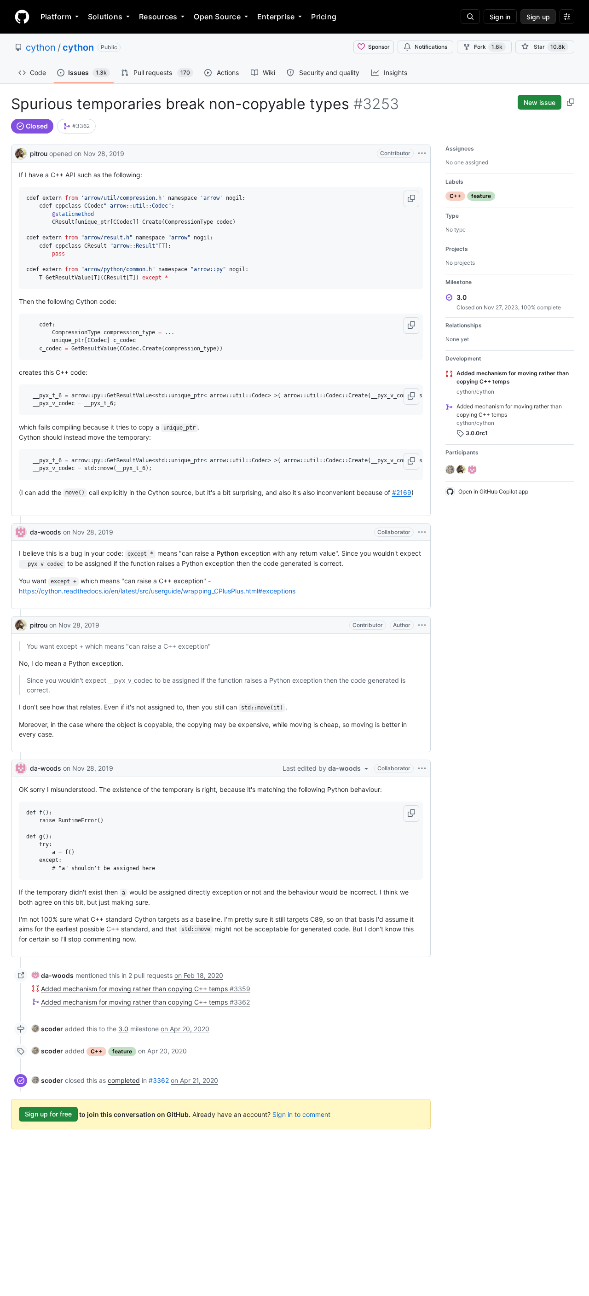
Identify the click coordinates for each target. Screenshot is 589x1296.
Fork (488, 46)
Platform (55, 16)
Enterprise (275, 16)
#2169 (401, 492)
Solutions (105, 16)
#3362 (159, 1080)
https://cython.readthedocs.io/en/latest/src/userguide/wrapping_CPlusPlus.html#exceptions (157, 591)
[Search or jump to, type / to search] (470, 16)
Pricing (323, 16)
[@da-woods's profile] (20, 532)
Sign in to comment (301, 1114)
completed (124, 1080)
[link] (76, 126)
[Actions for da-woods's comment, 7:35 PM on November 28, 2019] (422, 532)
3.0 (123, 1029)
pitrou (38, 153)
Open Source (217, 16)
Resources (158, 16)
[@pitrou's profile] (20, 153)
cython (41, 47)
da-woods (45, 532)
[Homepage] (22, 16)
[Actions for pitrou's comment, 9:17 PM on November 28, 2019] (422, 625)
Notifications (431, 46)
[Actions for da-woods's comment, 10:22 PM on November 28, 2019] (422, 768)
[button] (411, 199)
